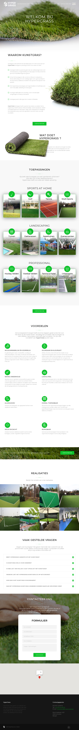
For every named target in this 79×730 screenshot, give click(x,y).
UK (75, 3)
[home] (9, 4)
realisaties (52, 3)
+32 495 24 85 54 (60, 707)
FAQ (58, 3)
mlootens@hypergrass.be (49, 610)
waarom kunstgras (23, 3)
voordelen (44, 3)
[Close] (41, 672)
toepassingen (35, 3)
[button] (39, 677)
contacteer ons (66, 3)
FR (73, 3)
